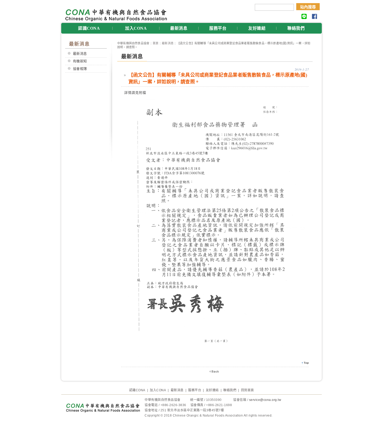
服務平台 (217, 28)
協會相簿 (80, 69)
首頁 (155, 43)
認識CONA (89, 28)
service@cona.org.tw (265, 400)
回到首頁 (247, 390)
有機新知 (80, 61)
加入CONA (136, 28)
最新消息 (178, 28)
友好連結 (256, 28)
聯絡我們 (296, 28)
